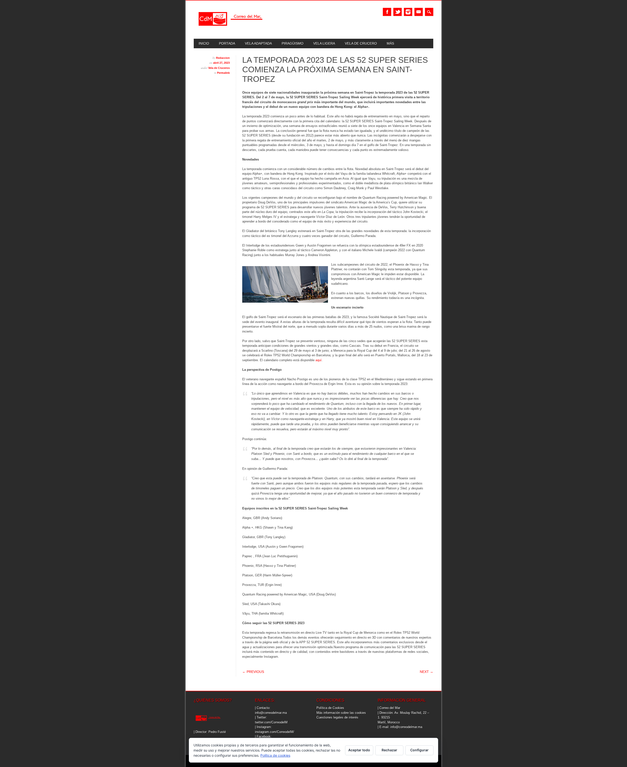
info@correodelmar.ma (271, 713)
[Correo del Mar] (230, 30)
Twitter (397, 12)
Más (390, 43)
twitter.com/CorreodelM (271, 722)
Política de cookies (275, 755)
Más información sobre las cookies (341, 713)
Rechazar (389, 750)
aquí (318, 360)
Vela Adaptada (258, 43)
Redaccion (223, 57)
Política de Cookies (330, 708)
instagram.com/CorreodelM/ (274, 732)
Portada (227, 43)
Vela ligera (324, 43)
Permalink (223, 72)
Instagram (408, 12)
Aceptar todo (359, 750)
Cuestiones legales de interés (337, 717)
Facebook (387, 12)
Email (418, 12)
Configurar (419, 750)
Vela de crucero (361, 43)
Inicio (204, 43)
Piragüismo (292, 43)
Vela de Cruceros (219, 67)
